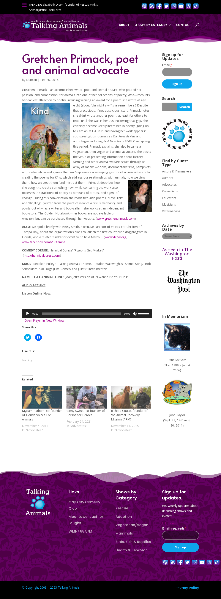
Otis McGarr (177, 360)
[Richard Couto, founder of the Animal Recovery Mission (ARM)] (131, 397)
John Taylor (177, 415)
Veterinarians (171, 211)
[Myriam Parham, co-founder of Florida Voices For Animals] (42, 397)
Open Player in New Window (44, 320)
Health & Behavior (131, 550)
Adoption (123, 516)
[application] (87, 313)
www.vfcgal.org (115, 237)
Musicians (169, 204)
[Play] (27, 313)
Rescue (121, 508)
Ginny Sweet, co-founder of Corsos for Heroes (85, 413)
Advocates (169, 184)
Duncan (31, 80)
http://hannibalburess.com (42, 255)
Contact (183, 25)
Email (167, 65)
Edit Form (169, 523)
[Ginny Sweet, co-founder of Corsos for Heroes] (86, 397)
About (124, 25)
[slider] (144, 313)
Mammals (124, 533)
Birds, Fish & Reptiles (133, 541)
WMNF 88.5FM (80, 531)
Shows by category (150, 25)
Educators (169, 198)
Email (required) (174, 528)
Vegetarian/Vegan (131, 524)
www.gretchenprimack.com (116, 218)
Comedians (170, 191)
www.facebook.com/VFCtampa (43, 242)
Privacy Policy (187, 587)
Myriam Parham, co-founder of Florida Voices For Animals (42, 415)
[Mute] (135, 313)
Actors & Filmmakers (176, 171)
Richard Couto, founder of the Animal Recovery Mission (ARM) (129, 415)
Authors (167, 178)
